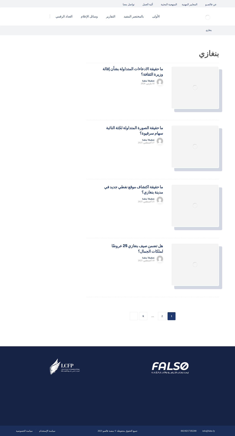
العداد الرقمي (59, 212)
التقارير (62, 195)
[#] (74, 408)
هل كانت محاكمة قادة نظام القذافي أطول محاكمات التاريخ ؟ (40, 103)
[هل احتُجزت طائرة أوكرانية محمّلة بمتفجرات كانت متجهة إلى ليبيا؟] (67, 135)
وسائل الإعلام (58, 203)
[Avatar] (160, 82)
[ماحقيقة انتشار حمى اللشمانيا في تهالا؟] (67, 87)
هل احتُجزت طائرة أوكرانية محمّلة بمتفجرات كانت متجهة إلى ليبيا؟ (40, 135)
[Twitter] (27, 3)
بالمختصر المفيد (57, 186)
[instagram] (19, 3)
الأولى (63, 177)
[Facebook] (34, 3)
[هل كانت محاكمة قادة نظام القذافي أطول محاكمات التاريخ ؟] (67, 103)
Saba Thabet (148, 81)
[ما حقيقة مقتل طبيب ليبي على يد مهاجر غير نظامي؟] (67, 119)
